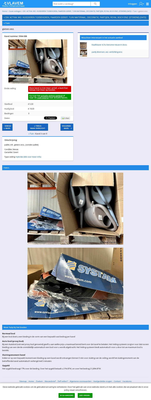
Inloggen (132, 3)
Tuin (135, 11)
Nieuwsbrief (50, 381)
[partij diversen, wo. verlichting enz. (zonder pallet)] (83, 56)
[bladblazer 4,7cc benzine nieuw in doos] (83, 48)
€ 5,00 (30, 104)
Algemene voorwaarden (80, 381)
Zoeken (39, 381)
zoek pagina (43, 97)
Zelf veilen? (63, 381)
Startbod (8, 104)
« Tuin (7, 23)
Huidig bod (9, 108)
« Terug (37, 127)
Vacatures (127, 381)
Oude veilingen (15, 11)
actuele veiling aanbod (52, 95)
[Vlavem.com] (13, 3)
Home (4, 11)
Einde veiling (10, 88)
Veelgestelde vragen (102, 381)
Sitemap (23, 381)
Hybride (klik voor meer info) (28, 156)
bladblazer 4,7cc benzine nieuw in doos (109, 44)
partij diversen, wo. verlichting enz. (107, 52)
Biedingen (8, 113)
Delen (7, 118)
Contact (117, 381)
